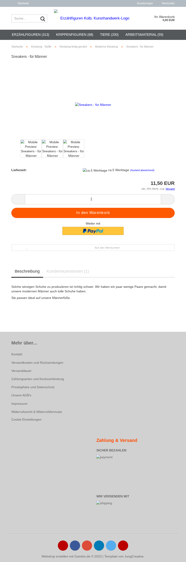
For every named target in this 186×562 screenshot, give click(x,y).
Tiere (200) (109, 34)
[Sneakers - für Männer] (93, 104)
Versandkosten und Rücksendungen (37, 362)
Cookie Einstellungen (26, 419)
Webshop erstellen (55, 556)
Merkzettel (168, 3)
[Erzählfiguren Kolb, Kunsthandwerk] (93, 18)
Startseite (23, 3)
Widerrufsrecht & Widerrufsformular (36, 412)
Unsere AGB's (21, 395)
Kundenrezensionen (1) (67, 271)
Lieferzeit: (19, 170)
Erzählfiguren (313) (30, 34)
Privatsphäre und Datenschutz (33, 387)
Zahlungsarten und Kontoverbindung (37, 379)
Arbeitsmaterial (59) (144, 34)
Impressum (19, 403)
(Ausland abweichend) (142, 170)
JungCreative (134, 556)
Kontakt (16, 354)
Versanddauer (21, 371)
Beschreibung (27, 271)
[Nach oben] (173, 555)
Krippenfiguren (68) (74, 34)
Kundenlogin (144, 3)
